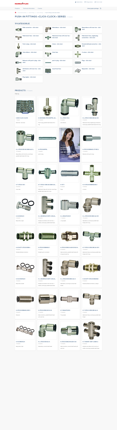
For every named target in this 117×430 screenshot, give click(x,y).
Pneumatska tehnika (22, 12)
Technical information (29, 8)
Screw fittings (31, 12)
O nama (40, 8)
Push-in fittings (40, 12)
